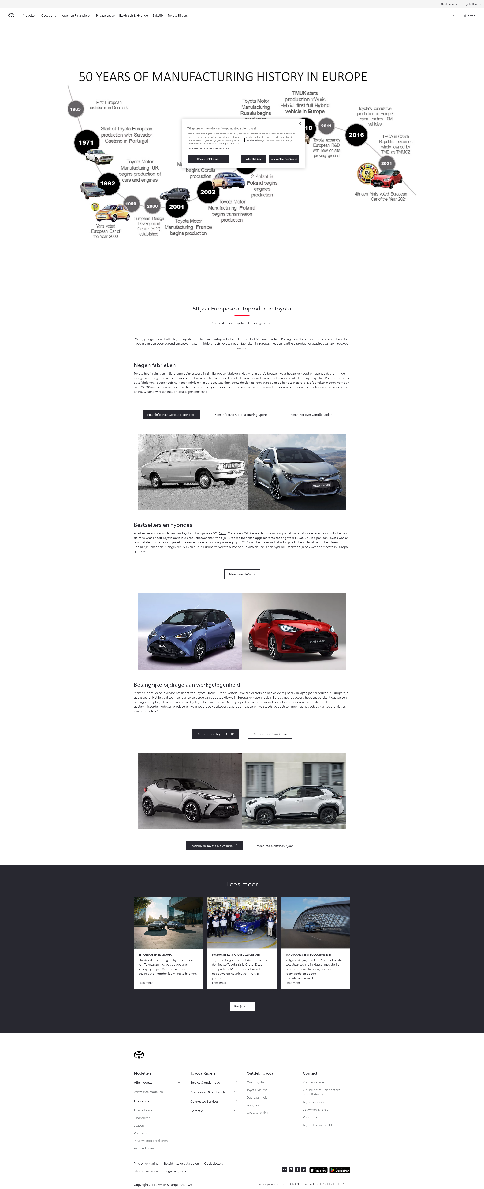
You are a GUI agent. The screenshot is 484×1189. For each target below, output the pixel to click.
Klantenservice (449, 4)
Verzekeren (142, 1133)
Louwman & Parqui (316, 1109)
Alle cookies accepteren (284, 158)
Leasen (139, 1125)
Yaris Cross (146, 537)
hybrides (181, 524)
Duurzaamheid (257, 1097)
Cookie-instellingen (208, 158)
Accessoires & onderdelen (209, 1091)
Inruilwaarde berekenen (151, 1140)
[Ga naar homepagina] (11, 15)
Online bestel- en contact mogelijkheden (321, 1091)
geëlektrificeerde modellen (190, 542)
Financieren (142, 1117)
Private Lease (105, 15)
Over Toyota (255, 1082)
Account (471, 15)
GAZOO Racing (258, 1112)
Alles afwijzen (253, 158)
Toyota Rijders (178, 15)
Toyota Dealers (472, 4)
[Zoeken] (454, 15)
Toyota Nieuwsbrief (319, 1124)
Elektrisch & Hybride (133, 15)
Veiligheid (254, 1105)
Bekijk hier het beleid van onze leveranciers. (209, 148)
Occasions (48, 15)
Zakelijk (157, 15)
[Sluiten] (300, 123)
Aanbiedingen (144, 1148)
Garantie (196, 1110)
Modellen (29, 15)
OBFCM (294, 1184)
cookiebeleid (251, 140)
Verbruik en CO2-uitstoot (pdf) (323, 1184)
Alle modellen (144, 1082)
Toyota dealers (313, 1101)
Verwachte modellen (148, 1091)
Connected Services (204, 1101)
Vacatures (310, 1117)
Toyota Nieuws (257, 1089)
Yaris (222, 533)
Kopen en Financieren (76, 15)
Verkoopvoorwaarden (271, 1184)
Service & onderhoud (205, 1082)
